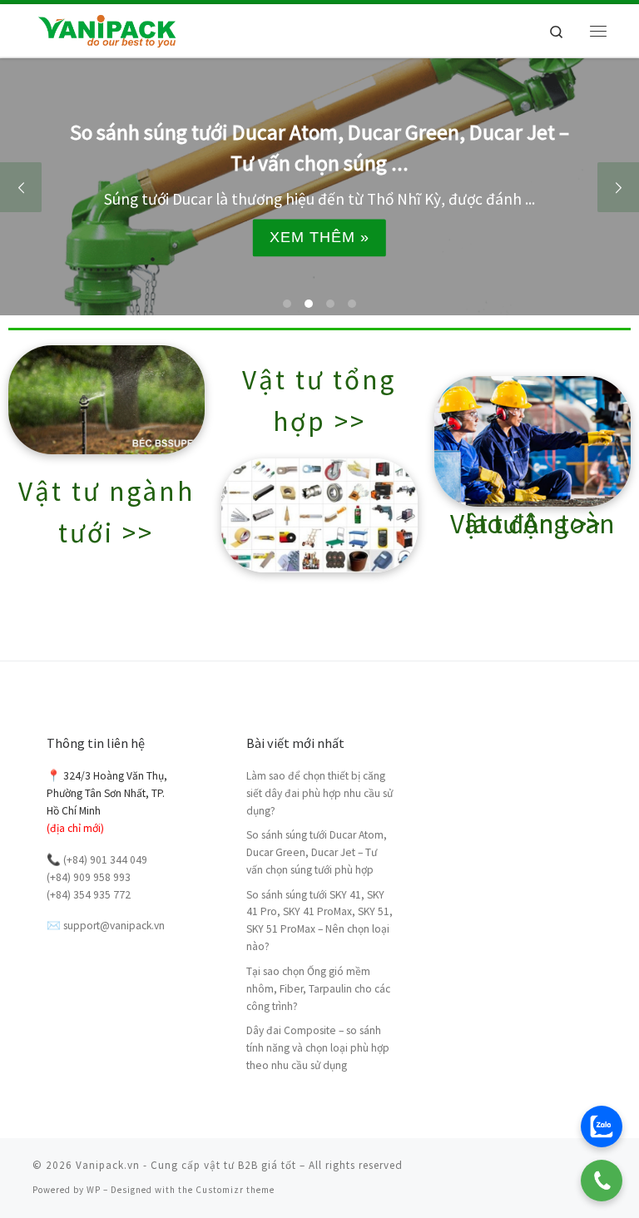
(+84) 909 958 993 (89, 877)
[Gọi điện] (601, 1180)
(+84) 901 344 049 (105, 860)
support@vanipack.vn (114, 925)
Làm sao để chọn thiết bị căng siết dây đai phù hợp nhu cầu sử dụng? (319, 793)
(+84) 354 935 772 (89, 895)
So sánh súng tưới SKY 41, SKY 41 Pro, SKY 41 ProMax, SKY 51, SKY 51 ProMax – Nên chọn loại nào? (319, 921)
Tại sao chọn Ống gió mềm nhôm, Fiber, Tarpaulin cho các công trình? (318, 988)
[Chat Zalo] (601, 1126)
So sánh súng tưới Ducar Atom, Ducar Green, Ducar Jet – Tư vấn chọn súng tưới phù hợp (316, 852)
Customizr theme (235, 1190)
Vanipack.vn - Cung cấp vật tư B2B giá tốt (186, 1165)
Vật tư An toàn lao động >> (532, 523)
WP (94, 1190)
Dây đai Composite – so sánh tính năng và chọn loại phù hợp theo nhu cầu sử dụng (317, 1047)
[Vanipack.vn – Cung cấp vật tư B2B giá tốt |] (106, 28)
